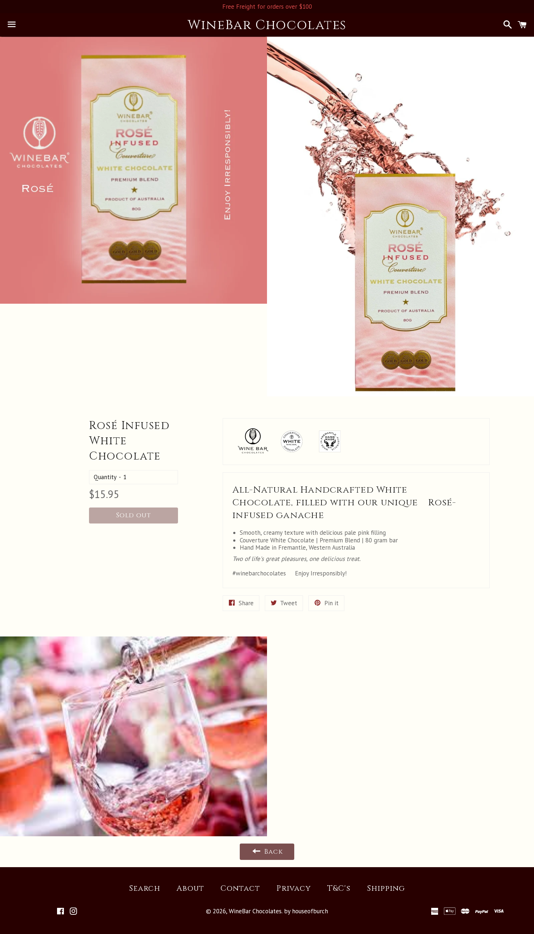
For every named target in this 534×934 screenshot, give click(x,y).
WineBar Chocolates (267, 25)
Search (144, 889)
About (190, 889)
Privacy (293, 889)
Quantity (105, 477)
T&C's (339, 889)
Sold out (133, 515)
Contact (240, 889)
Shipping (386, 889)
